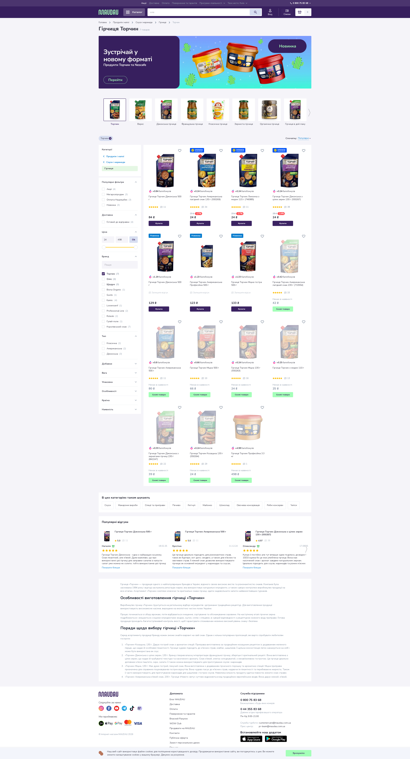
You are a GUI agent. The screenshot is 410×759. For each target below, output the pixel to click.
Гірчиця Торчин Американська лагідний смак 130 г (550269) (206, 198)
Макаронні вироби (128, 505)
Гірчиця (162, 22)
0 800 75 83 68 (300, 3)
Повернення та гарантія (184, 3)
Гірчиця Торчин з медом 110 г (288, 367)
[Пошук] (255, 12)
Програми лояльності (211, 3)
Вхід (270, 14)
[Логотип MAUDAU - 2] (110, 12)
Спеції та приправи (155, 505)
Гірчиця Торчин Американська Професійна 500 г (206, 284)
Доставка (154, 3)
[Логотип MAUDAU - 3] (134, 694)
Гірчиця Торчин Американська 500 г (165, 369)
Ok (133, 239)
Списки (287, 14)
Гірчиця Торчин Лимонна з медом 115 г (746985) (245, 198)
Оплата (165, 3)
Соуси (108, 505)
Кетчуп (191, 505)
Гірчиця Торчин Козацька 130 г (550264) (206, 455)
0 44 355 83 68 (250, 709)
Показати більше (111, 567)
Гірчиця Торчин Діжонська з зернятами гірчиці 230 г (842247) (164, 456)
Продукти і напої (121, 22)
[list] (101, 708)
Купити (159, 223)
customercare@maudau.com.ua (275, 722)
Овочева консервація (248, 505)
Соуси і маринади (144, 22)
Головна (103, 22)
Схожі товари (283, 309)
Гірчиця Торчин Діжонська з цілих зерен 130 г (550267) (288, 198)
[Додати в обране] (179, 150)
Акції (144, 3)
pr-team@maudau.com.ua (272, 726)
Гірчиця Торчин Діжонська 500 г (165, 198)
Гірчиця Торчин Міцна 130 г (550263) (245, 369)
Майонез (207, 505)
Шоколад (224, 505)
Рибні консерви (275, 505)
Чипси (294, 505)
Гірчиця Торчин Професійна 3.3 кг (247, 455)
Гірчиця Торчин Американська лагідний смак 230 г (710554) (289, 284)
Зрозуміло (299, 753)
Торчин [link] (176, 22)
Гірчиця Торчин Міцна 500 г (204, 367)
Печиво (176, 505)
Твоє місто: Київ (236, 3)
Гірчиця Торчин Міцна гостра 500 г (246, 284)
